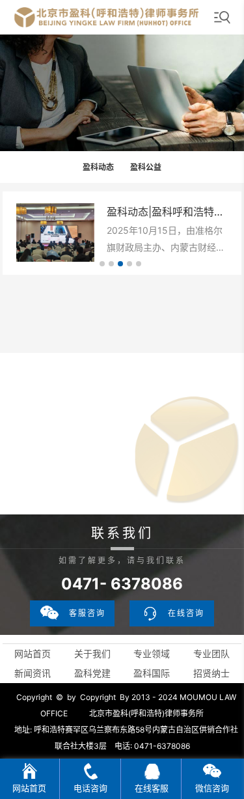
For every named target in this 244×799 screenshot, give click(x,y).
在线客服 (152, 788)
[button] (102, 263)
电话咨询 (90, 788)
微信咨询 (212, 788)
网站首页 (32, 653)
